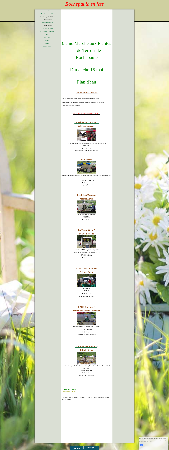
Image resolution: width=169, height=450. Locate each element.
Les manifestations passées (47, 28)
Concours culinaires (47, 25)
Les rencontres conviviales (47, 22)
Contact (47, 40)
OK (141, 445)
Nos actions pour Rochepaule (47, 31)
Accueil (47, 11)
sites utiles (47, 43)
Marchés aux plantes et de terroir (47, 16)
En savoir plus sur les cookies (150, 445)
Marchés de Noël (48, 19)
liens (47, 34)
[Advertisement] (86, 25)
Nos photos (47, 37)
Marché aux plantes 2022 (47, 14)
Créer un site (90, 448)
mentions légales (47, 46)
